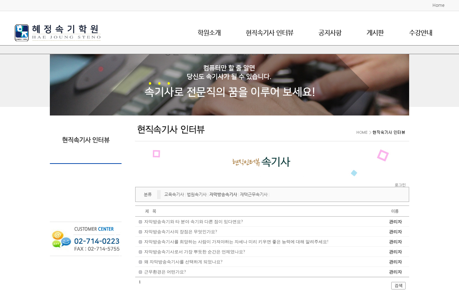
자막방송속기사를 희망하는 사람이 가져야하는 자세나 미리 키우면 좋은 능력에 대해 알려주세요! (236, 241)
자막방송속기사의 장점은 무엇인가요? (180, 231)
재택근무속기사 (254, 194)
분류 (148, 194)
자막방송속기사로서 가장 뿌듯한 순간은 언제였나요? (194, 251)
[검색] (398, 285)
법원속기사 (197, 194)
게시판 (375, 32)
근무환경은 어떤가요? (165, 271)
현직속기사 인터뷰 (269, 32)
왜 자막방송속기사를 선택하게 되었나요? (183, 261)
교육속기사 (174, 194)
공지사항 (329, 32)
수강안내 (420, 32)
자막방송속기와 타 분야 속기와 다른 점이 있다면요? (193, 221)
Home (438, 5)
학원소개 (209, 32)
